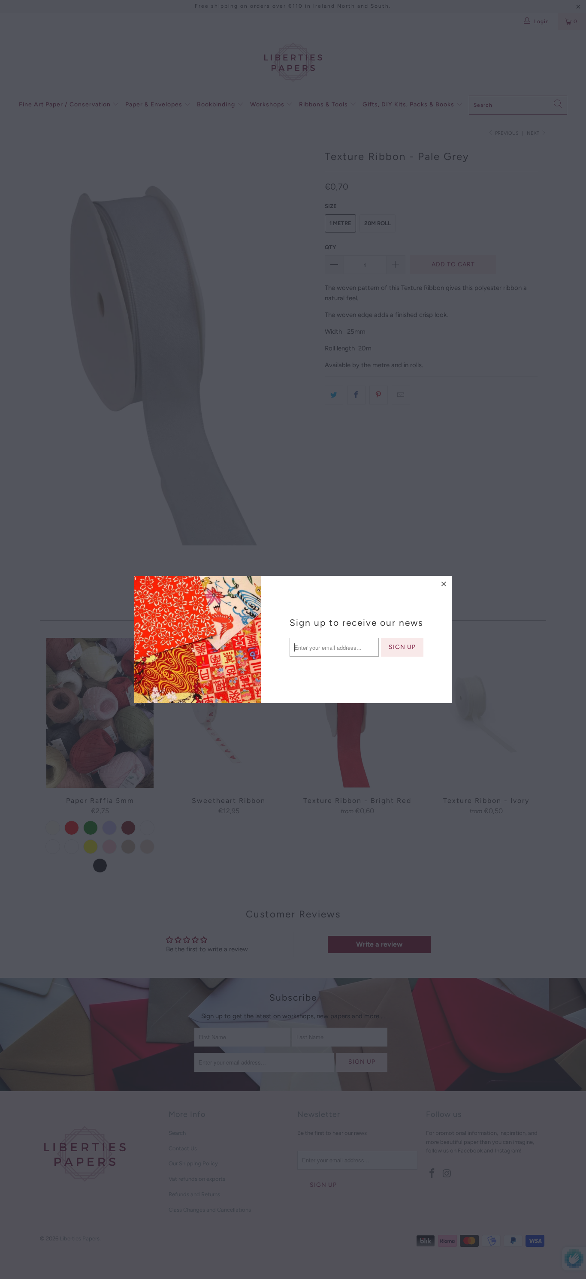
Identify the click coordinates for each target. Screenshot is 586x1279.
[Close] (444, 583)
